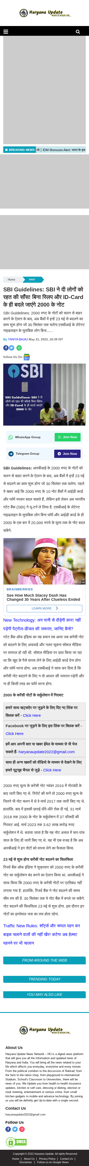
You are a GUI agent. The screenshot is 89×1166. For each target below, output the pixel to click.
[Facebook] (8, 1129)
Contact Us (15, 1108)
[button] (5, 32)
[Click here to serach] (79, 32)
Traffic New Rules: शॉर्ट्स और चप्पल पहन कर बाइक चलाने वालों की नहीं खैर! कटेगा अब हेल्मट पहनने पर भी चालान (41, 934)
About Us (14, 1047)
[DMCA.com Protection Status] (16, 1142)
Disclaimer (26, 1162)
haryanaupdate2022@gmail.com (47, 752)
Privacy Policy (47, 1158)
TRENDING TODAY (44, 979)
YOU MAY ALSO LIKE (44, 995)
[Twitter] (15, 1129)
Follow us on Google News (53, 1162)
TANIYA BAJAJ (18, 339)
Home (11, 279)
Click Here (32, 715)
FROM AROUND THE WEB (44, 960)
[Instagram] (22, 1129)
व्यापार (32, 279)
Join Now (69, 437)
